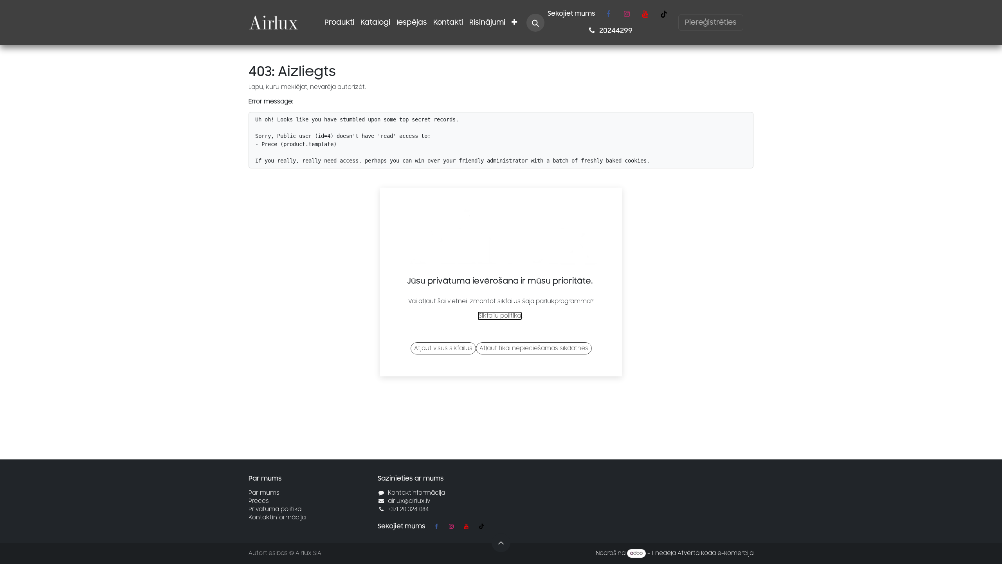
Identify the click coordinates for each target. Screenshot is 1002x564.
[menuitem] (339, 22)
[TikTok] (664, 14)
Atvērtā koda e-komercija (715, 553)
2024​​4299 (615, 30)
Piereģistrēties (711, 22)
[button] (535, 23)
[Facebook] (608, 14)
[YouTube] (645, 14)
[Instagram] (627, 14)
